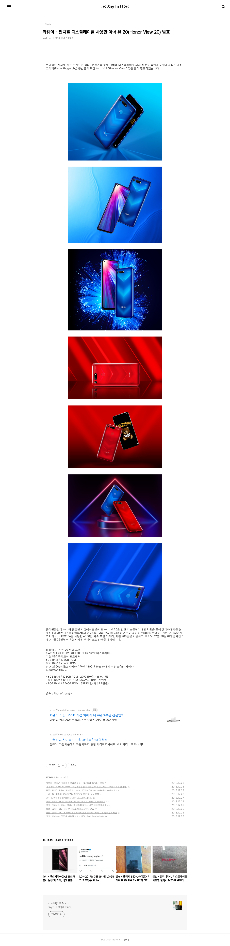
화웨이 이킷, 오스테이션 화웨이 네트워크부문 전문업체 (87, 715)
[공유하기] (59, 765)
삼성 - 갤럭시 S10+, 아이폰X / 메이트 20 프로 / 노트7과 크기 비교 (75, 801)
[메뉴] (9, 6)
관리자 (126, 940)
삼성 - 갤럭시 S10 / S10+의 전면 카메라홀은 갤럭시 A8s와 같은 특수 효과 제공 (81, 812)
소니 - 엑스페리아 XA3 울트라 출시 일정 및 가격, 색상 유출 (72, 794)
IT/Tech (49, 777)
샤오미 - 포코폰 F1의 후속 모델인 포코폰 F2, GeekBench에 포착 (75, 783)
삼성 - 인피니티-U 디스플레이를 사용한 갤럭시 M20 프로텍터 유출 (76, 805)
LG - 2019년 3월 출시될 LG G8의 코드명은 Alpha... (69, 797)
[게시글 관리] (63, 765)
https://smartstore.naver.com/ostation (70, 710)
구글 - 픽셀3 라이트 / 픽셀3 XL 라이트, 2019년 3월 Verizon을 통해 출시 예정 (81, 790)
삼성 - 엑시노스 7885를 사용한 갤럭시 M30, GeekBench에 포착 (75, 816)
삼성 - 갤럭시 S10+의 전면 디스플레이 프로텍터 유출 (70, 809)
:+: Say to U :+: (115, 7)
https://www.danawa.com (64, 734)
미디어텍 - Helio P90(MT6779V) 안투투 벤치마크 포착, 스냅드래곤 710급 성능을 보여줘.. (86, 786)
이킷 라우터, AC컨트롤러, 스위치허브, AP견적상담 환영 (83, 719)
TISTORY (116, 940)
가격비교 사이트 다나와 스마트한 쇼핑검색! (79, 739)
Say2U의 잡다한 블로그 (59, 907)
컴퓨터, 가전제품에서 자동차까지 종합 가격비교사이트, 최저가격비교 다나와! (96, 744)
